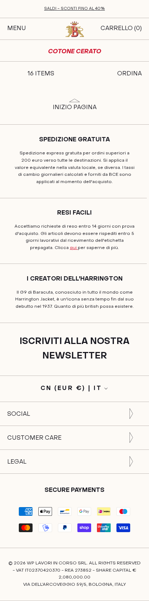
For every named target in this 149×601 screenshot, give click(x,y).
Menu (16, 29)
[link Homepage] (74, 29)
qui (74, 248)
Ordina (129, 74)
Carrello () (121, 29)
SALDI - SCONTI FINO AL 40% (74, 9)
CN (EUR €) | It (71, 388)
